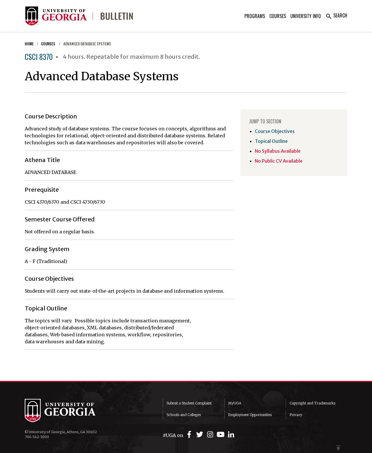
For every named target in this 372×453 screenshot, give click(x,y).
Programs (254, 16)
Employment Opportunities (250, 415)
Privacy (295, 415)
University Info (305, 16)
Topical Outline (271, 141)
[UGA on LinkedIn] (231, 434)
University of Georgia (68, 410)
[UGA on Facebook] (190, 434)
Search (336, 15)
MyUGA (234, 403)
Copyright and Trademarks (312, 403)
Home (29, 44)
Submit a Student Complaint (189, 403)
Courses (277, 16)
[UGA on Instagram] (211, 434)
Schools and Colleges (184, 415)
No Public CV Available (279, 161)
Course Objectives (275, 131)
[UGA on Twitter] (200, 434)
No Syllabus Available (278, 151)
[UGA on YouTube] (221, 434)
